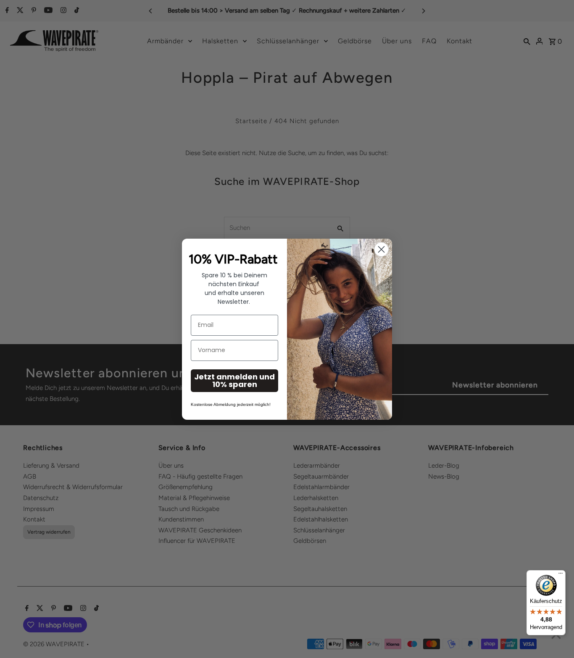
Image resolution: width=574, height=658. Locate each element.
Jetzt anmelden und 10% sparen (234, 380)
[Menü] (561, 575)
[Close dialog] (381, 249)
